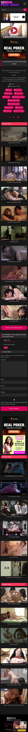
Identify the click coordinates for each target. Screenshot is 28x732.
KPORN (16, 84)
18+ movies (18, 90)
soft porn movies (19, 111)
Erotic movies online (14, 100)
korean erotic (9, 107)
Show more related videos (14, 327)
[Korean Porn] (11, 4)
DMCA (6, 726)
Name (3, 379)
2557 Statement (9, 724)
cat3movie (7, 97)
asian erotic (9, 93)
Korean (9, 90)
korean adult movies (14, 104)
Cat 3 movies (19, 93)
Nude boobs (8, 111)
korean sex (19, 107)
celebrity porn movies (19, 97)
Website (3, 392)
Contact (13, 726)
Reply (6, 347)
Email (3, 385)
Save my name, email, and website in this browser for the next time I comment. (14, 403)
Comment (3, 359)
